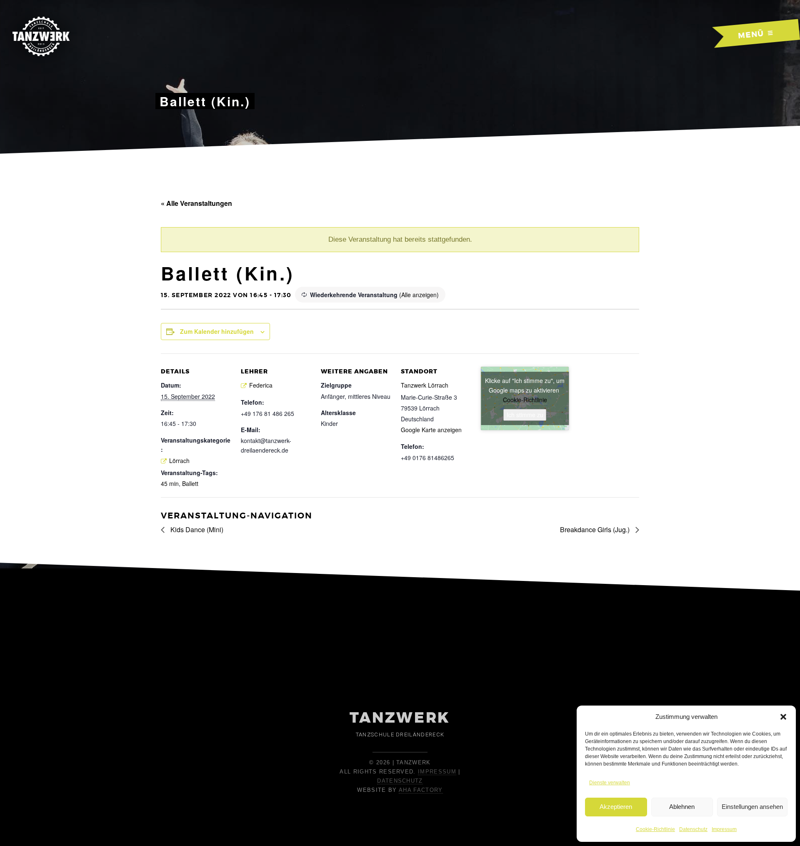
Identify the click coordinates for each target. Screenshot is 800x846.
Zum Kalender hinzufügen (217, 331)
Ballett (190, 483)
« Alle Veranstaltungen (196, 203)
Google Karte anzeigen (431, 430)
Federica (260, 385)
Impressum (724, 829)
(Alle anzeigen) (419, 294)
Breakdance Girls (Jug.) (595, 529)
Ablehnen (682, 806)
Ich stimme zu (525, 414)
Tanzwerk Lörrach (424, 385)
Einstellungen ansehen (752, 806)
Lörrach (179, 460)
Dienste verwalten (609, 783)
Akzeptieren (616, 806)
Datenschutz (693, 829)
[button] (783, 717)
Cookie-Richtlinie (655, 829)
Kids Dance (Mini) (196, 529)
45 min (170, 483)
